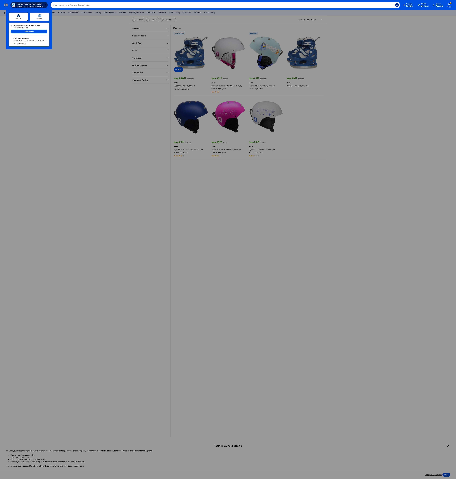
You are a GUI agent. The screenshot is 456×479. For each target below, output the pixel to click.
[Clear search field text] (391, 5)
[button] (423, 5)
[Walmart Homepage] (6, 5)
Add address (29, 31)
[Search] (397, 5)
